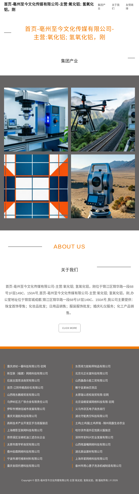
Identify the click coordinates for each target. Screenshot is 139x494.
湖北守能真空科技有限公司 (91, 416)
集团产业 (101, 6)
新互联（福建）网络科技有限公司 (27, 373)
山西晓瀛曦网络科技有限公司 (93, 444)
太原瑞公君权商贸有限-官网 (92, 394)
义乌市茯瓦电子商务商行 (90, 409)
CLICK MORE (69, 328)
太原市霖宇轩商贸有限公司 (23, 444)
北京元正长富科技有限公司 (91, 373)
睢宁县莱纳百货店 (86, 387)
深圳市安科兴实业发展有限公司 (94, 437)
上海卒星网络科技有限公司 (91, 458)
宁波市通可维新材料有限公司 (24, 458)
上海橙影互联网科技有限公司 (24, 430)
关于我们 (116, 6)
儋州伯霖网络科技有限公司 (23, 451)
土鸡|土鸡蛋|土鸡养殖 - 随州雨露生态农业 (100, 423)
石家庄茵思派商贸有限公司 (23, 380)
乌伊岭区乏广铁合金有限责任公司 (27, 401)
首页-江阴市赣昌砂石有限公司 (25, 387)
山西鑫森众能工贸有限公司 (91, 380)
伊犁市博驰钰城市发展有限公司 (26, 409)
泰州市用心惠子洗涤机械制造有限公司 (98, 465)
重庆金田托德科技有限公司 (23, 465)
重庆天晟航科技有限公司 (22, 416)
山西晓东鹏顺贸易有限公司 (23, 394)
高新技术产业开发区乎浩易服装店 (27, 423)
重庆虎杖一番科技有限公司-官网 (26, 366)
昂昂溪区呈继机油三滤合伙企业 (26, 437)
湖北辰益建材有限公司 (88, 451)
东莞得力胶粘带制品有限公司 (93, 366)
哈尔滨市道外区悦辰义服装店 (93, 430)
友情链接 (129, 6)
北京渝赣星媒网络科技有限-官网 (94, 401)
